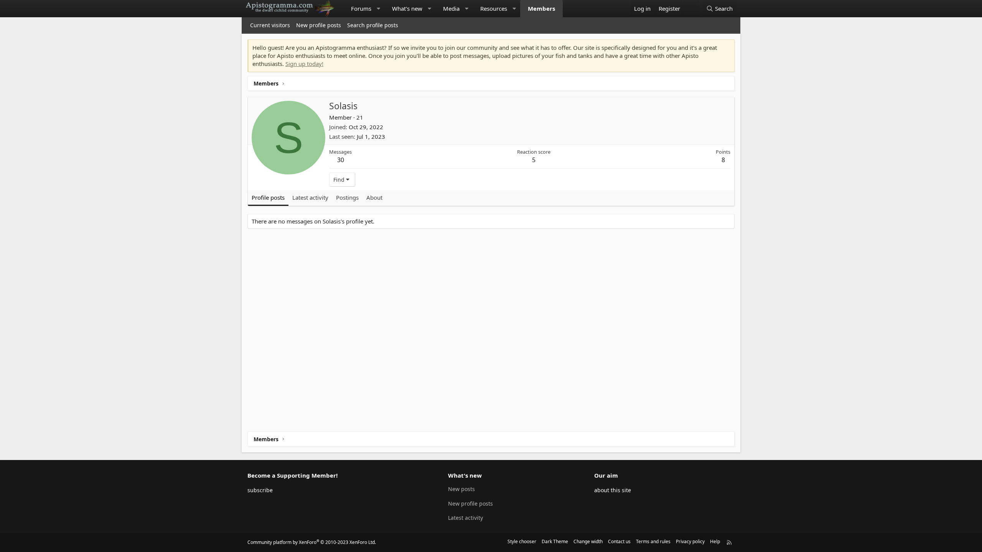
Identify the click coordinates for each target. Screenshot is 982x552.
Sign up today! (304, 63)
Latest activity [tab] (310, 197)
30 (340, 160)
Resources (493, 8)
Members (541, 8)
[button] (378, 8)
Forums (361, 8)
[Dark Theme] (691, 8)
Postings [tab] (347, 197)
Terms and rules (653, 541)
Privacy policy (690, 541)
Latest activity (465, 517)
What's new (407, 8)
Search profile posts (372, 25)
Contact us (619, 541)
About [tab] (374, 197)
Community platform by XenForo (311, 542)
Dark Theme (555, 541)
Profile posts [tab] (268, 197)
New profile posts (318, 25)
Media (451, 8)
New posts (461, 489)
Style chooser (521, 541)
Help (715, 541)
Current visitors (270, 25)
